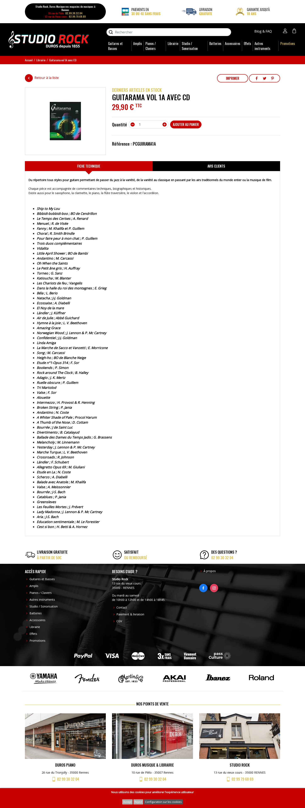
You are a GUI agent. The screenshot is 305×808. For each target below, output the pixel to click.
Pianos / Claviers (150, 46)
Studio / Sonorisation (190, 46)
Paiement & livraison (130, 614)
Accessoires (232, 43)
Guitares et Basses (115, 46)
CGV (119, 621)
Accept (127, 802)
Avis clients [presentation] (216, 166)
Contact (121, 607)
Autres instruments (262, 46)
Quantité (119, 124)
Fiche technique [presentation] (88, 166)
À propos (210, 571)
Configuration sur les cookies (163, 802)
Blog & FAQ (263, 31)
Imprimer (232, 78)
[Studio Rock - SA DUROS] (48, 39)
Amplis (137, 43)
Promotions (287, 43)
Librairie (173, 43)
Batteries (215, 43)
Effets (247, 43)
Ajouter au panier (186, 124)
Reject (138, 802)
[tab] (88, 166)
